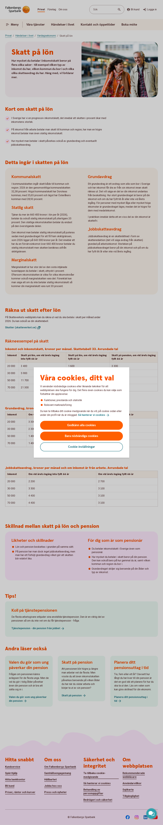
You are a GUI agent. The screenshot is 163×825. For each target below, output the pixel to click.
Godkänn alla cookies (81, 425)
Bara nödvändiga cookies (81, 436)
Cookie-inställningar (81, 447)
